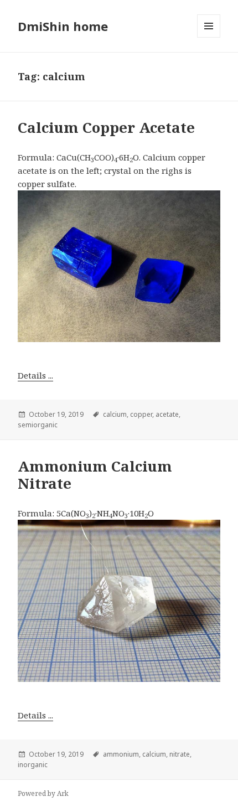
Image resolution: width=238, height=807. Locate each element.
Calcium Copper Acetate (106, 127)
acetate (167, 414)
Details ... (35, 375)
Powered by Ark (43, 793)
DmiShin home (63, 26)
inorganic (33, 764)
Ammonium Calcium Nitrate (95, 474)
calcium (115, 414)
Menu (208, 26)
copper (141, 414)
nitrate (179, 754)
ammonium (121, 754)
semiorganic (38, 425)
